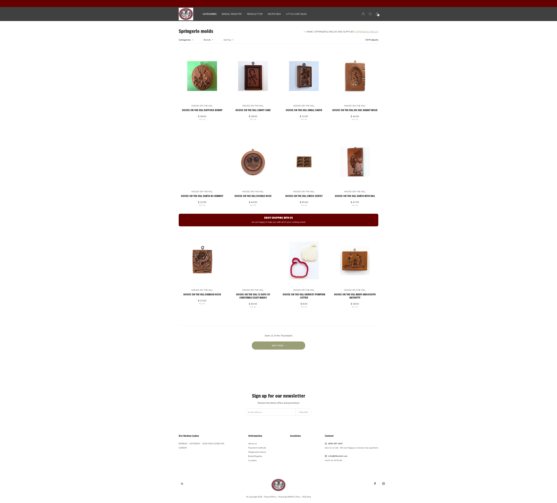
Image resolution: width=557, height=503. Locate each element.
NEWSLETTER (255, 14)
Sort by (227, 39)
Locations (295, 435)
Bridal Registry (255, 456)
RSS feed (306, 497)
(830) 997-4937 (335, 443)
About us (252, 443)
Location (252, 460)
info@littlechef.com (337, 456)
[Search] (370, 14)
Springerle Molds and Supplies (334, 31)
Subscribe (303, 412)
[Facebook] (375, 483)
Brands (207, 39)
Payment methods (257, 447)
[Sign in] (363, 14)
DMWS (290, 497)
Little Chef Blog (296, 14)
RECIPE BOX (274, 14)
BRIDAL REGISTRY (232, 14)
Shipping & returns (257, 452)
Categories (210, 14)
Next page (278, 345)
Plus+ (298, 497)
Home (309, 31)
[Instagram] (383, 483)
